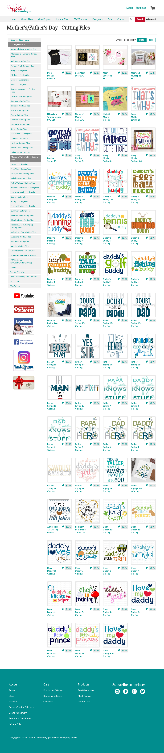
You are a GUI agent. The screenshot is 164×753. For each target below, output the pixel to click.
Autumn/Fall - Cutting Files (22, 66)
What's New (27, 19)
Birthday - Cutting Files (20, 75)
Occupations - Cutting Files (22, 173)
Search (140, 19)
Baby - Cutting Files (19, 70)
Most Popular (44, 19)
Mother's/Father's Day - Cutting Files (24, 158)
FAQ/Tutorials (80, 19)
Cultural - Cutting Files (20, 106)
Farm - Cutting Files (19, 115)
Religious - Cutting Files (21, 178)
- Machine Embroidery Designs (23, 255)
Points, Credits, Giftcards (21, 707)
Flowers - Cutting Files (20, 119)
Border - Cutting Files (20, 80)
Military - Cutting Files (20, 152)
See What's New (86, 690)
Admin (74, 737)
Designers (97, 19)
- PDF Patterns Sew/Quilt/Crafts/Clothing (21, 261)
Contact (121, 19)
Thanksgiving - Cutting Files (22, 220)
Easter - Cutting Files (20, 110)
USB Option (14, 281)
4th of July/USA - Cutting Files (23, 49)
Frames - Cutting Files (20, 124)
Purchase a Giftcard (53, 690)
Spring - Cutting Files (19, 201)
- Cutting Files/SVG (18, 44)
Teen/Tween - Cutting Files (22, 215)
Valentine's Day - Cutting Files (23, 232)
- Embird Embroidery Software (22, 251)
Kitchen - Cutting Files (20, 143)
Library (12, 695)
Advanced (151, 19)
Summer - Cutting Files (21, 211)
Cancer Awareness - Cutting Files (23, 90)
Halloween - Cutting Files (21, 133)
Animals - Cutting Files (20, 61)
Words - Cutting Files (20, 246)
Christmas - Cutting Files (21, 96)
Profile (12, 690)
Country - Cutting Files (20, 101)
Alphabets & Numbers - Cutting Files (24, 55)
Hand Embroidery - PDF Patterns (23, 276)
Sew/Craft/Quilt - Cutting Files (23, 192)
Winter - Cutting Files (20, 241)
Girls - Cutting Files (19, 129)
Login (129, 7)
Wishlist (13, 701)
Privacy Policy (15, 724)
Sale (110, 19)
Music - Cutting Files (19, 164)
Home (12, 19)
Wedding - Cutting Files (21, 237)
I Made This (62, 19)
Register (141, 7)
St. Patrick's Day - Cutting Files (23, 206)
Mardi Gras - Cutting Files (22, 147)
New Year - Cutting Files (21, 169)
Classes (13, 267)
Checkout (48, 701)
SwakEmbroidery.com (31, 9)
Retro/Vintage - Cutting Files (23, 183)
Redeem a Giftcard (52, 695)
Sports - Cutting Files (20, 197)
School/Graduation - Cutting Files (25, 187)
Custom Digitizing (17, 272)
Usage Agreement (18, 712)
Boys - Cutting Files (19, 84)
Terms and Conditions (20, 718)
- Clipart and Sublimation (20, 40)
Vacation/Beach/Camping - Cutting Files (22, 226)
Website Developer (59, 737)
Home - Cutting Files (20, 138)
